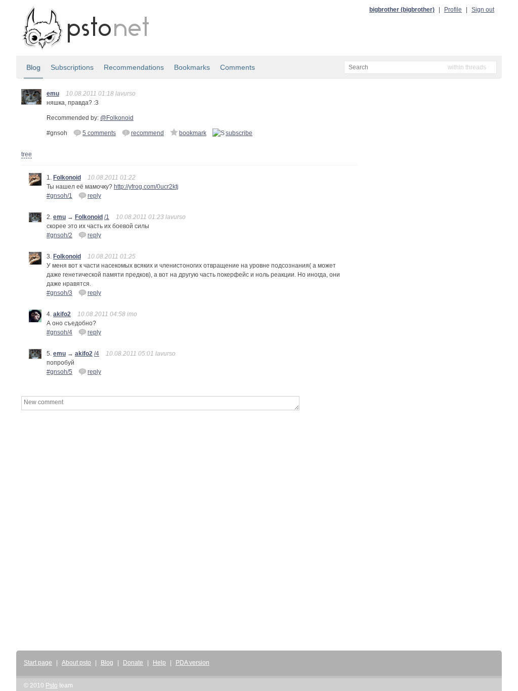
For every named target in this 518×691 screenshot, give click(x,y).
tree (26, 154)
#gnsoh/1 (59, 195)
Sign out (482, 9)
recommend (147, 133)
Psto (52, 685)
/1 (106, 217)
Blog (33, 67)
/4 (96, 353)
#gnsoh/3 (59, 292)
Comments (237, 67)
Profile (453, 9)
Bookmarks (192, 67)
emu (53, 93)
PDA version (192, 662)
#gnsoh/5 (59, 371)
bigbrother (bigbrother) (402, 9)
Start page (38, 662)
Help (159, 662)
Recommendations (134, 67)
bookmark (192, 133)
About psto (76, 662)
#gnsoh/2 (59, 235)
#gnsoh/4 (59, 332)
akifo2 (62, 314)
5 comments (99, 133)
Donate (133, 662)
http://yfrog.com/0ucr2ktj (146, 186)
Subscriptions (72, 67)
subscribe (239, 133)
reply (94, 195)
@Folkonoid (117, 117)
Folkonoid (67, 177)
